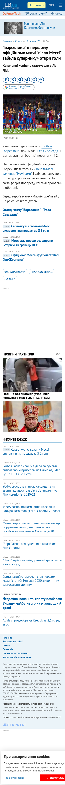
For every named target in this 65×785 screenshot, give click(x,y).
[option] (32, 27)
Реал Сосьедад (41, 272)
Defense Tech (11, 13)
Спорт (18, 41)
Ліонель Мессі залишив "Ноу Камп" (28, 171)
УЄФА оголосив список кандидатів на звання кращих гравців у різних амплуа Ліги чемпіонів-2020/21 (30, 490)
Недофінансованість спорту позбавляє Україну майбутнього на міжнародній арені (32, 603)
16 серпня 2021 (33, 41)
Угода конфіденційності (17, 657)
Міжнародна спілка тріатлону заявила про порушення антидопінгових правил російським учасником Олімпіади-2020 (32, 527)
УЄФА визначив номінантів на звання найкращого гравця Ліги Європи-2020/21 (31, 509)
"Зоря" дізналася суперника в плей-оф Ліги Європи (29, 546)
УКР (51, 5)
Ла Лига (10, 279)
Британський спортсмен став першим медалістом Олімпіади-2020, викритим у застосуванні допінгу (31, 580)
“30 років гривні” (35, 13)
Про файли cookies (14, 777)
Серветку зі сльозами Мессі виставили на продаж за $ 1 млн (26, 228)
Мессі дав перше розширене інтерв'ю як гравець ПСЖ (28, 242)
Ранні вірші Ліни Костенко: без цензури (39, 26)
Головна (7, 41)
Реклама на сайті (12, 641)
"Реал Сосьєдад (47, 151)
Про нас (7, 637)
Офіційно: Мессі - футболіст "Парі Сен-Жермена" (31, 257)
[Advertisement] (32, 315)
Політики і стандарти (15, 653)
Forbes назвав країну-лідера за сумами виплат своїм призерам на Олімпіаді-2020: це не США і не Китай (32, 470)
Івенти (6, 645)
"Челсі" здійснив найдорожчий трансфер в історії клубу (32, 562)
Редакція (8, 649)
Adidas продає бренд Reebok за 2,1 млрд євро (31, 622)
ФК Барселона (15, 272)
